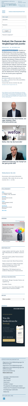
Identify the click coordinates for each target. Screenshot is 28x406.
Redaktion (5, 47)
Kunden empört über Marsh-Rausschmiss (12, 261)
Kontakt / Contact (8, 384)
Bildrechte (6, 391)
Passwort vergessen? (7, 34)
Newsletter (21, 5)
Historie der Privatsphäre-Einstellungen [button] (14, 387)
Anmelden (22, 6)
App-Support (7, 380)
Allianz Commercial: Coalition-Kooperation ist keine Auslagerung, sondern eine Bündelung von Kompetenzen (12, 265)
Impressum (7, 382)
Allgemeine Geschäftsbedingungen (12, 365)
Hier (6, 79)
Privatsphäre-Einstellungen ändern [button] (13, 386)
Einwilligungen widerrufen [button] (11, 389)
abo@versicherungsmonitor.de (9, 84)
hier (10, 179)
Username (5, 19)
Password (4, 24)
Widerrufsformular (8, 372)
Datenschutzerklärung (9, 370)
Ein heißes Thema (6, 284)
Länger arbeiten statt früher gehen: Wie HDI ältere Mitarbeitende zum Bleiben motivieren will (13, 252)
